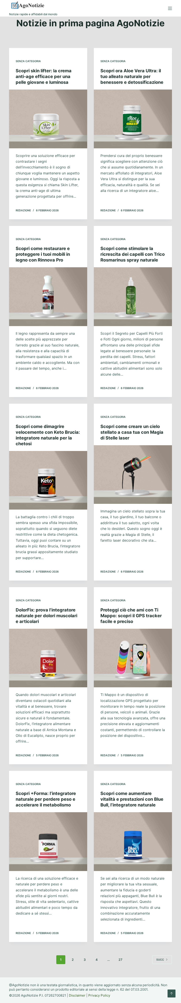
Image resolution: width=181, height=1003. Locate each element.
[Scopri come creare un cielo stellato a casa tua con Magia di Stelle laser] (133, 474)
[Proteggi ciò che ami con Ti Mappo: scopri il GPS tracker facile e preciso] (133, 658)
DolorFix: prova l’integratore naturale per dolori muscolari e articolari (46, 615)
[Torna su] (171, 993)
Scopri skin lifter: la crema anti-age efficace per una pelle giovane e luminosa (44, 76)
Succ (160, 959)
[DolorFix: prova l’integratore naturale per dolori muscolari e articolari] (48, 658)
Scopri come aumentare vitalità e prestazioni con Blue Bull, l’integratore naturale (131, 799)
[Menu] (170, 8)
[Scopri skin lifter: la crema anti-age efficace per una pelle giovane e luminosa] (48, 119)
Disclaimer (77, 995)
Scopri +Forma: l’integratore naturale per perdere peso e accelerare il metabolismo (46, 799)
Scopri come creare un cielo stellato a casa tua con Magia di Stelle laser (131, 432)
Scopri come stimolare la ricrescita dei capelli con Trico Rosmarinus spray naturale (132, 254)
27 (120, 959)
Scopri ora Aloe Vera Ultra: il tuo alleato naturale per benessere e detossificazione (131, 76)
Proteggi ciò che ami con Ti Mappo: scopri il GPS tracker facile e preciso (131, 615)
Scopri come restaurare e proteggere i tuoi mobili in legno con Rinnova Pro (43, 254)
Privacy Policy (99, 995)
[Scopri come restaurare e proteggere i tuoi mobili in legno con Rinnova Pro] (48, 296)
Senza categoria (28, 61)
